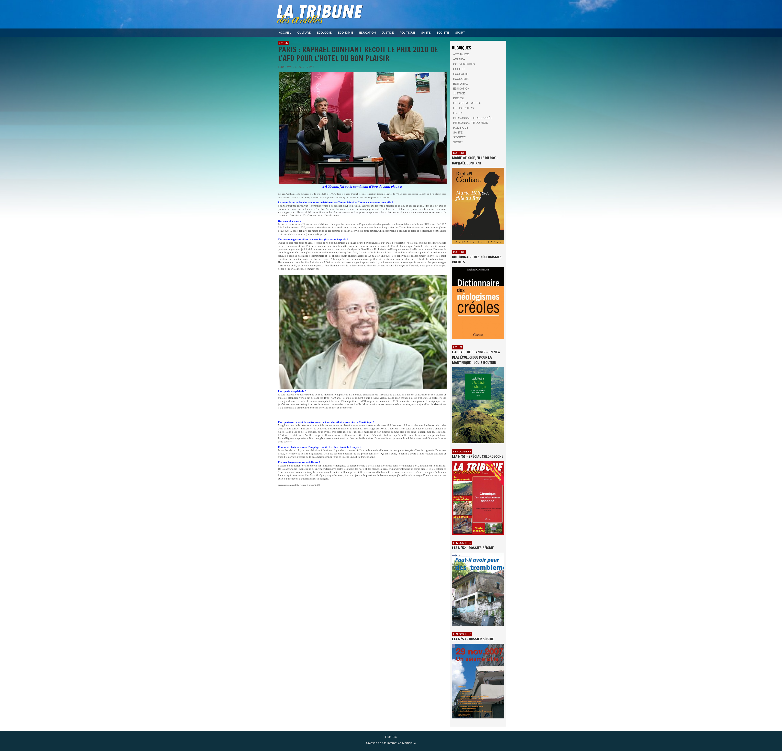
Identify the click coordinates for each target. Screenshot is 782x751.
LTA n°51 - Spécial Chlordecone (477, 456)
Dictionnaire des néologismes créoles (477, 259)
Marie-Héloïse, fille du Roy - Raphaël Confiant (475, 160)
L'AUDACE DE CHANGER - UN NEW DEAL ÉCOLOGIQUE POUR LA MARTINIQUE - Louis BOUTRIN (476, 357)
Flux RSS (391, 736)
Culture (459, 153)
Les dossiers (462, 451)
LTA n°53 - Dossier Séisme (473, 639)
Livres (283, 43)
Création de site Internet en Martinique (391, 742)
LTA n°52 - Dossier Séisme (473, 547)
